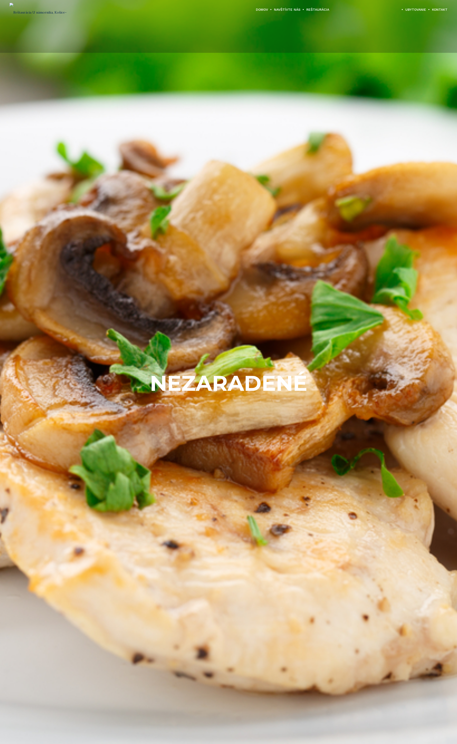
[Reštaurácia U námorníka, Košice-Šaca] (40, 9)
